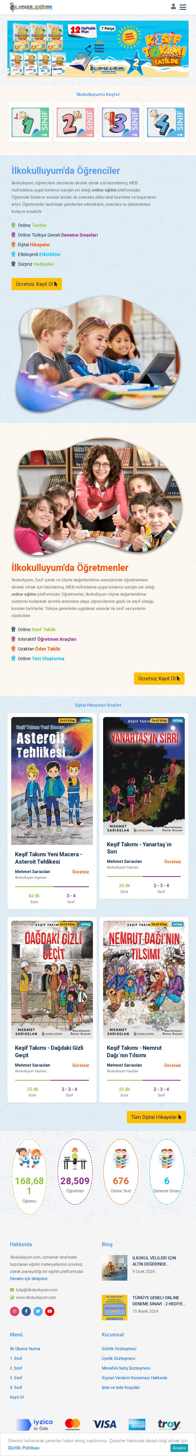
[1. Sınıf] (30, 122)
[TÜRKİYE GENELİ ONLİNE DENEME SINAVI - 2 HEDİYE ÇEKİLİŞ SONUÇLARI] (114, 1307)
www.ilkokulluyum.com (36, 1297)
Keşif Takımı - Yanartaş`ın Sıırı (139, 848)
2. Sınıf (16, 1368)
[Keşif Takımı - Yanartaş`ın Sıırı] (144, 776)
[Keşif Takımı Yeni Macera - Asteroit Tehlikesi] (52, 781)
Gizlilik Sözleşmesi (119, 1348)
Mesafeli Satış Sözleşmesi (126, 1368)
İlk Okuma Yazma (25, 1348)
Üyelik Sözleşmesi (118, 1358)
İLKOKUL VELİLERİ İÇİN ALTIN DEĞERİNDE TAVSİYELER (154, 1261)
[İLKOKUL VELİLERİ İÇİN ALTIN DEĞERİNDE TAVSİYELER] (114, 1268)
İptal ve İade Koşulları (121, 1387)
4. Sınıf (16, 1387)
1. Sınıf (16, 1358)
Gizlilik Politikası (24, 1447)
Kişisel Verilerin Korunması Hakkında (134, 1377)
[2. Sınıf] (75, 122)
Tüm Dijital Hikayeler (154, 1117)
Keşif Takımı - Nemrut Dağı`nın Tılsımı (134, 1051)
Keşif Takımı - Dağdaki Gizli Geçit (49, 1051)
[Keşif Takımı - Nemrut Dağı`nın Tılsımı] (144, 980)
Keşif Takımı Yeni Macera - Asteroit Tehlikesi (48, 858)
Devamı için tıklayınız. (29, 1278)
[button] (21, 50)
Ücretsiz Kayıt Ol (35, 284)
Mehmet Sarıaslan (32, 872)
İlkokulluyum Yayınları (30, 877)
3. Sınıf (16, 1377)
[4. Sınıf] (166, 122)
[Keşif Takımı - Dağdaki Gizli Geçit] (52, 980)
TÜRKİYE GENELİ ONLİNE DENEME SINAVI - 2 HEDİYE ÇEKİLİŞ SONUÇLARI (157, 1301)
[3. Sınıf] (120, 122)
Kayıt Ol (17, 1397)
